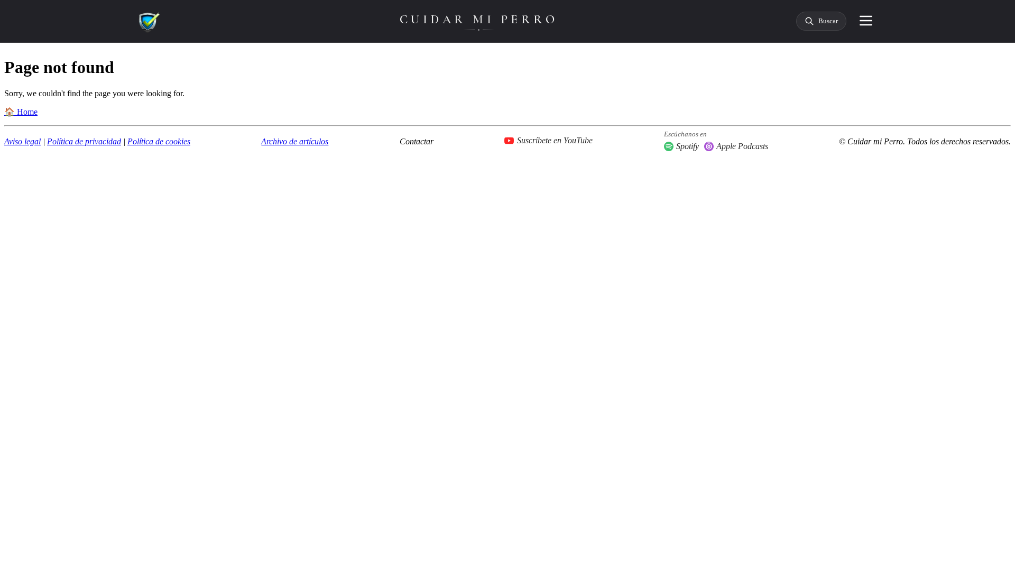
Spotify (687, 146)
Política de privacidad (84, 141)
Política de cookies (158, 141)
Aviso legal (22, 141)
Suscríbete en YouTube (555, 140)
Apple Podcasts (742, 146)
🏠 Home (21, 111)
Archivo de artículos (294, 141)
